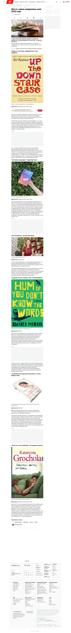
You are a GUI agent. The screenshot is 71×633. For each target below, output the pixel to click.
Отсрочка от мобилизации (41, 590)
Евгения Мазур (17, 14)
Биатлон (50, 603)
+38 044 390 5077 (27, 565)
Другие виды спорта (52, 604)
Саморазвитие (27, 604)
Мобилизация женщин (41, 587)
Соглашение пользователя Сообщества (46, 574)
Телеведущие (38, 571)
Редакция (37, 565)
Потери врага (27, 593)
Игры (53, 575)
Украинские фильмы (16, 600)
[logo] (10, 2)
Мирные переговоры (28, 586)
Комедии (14, 603)
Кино (14, 597)
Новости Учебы (28, 597)
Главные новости (16, 583)
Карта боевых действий (29, 585)
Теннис (50, 601)
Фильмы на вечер (16, 601)
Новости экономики (53, 582)
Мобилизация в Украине (42, 582)
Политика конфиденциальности (47, 564)
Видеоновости (15, 587)
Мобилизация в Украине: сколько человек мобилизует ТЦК (42, 593)
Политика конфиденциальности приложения (47, 571)
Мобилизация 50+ (40, 586)
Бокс (50, 599)
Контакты (54, 566)
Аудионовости (15, 589)
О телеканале (38, 569)
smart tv (51, 626)
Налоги (50, 590)
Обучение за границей (29, 605)
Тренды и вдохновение (41, 601)
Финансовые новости (53, 586)
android (39, 626)
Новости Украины (16, 585)
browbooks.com (26, 196)
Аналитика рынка (40, 599)
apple (45, 626)
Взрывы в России (28, 591)
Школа (26, 601)
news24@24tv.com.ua (15, 565)
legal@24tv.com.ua (49, 620)
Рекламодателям (38, 573)
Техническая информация (54, 564)
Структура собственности (54, 570)
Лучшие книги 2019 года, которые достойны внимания (29, 48)
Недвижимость (40, 597)
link (24, 573)
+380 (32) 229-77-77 (43, 619)
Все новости (15, 582)
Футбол (50, 600)
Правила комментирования (47, 576)
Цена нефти (51, 583)
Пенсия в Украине (52, 591)
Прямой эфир (15, 586)
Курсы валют (51, 585)
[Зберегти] (40, 18)
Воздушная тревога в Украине (30, 587)
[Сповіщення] (60, 2)
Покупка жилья (39, 600)
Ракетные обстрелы (28, 583)
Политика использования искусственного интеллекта (46, 567)
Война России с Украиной (30, 582)
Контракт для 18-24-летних (41, 589)
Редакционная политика (38, 567)
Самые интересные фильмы (18, 599)
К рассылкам (29, 612)
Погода (14, 590)
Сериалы (14, 604)
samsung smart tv (57, 626)
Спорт (50, 597)
